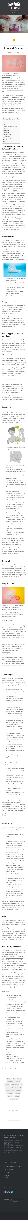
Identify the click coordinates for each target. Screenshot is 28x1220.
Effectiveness (7, 124)
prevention (10, 1093)
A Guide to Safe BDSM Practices (12, 1166)
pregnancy (12, 242)
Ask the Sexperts (8, 1144)
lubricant (18, 218)
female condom (14, 1087)
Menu (14, 12)
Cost (5, 140)
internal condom (10, 1090)
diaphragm (22, 225)
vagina (6, 80)
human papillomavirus (14, 726)
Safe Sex (10, 1096)
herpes (15, 724)
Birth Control (19, 45)
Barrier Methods (9, 45)
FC (21, 1084)
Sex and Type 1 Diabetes (10, 1172)
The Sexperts (15, 52)
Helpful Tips (7, 134)
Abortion (9, 1078)
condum (7, 1084)
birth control (10, 1081)
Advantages (7, 136)
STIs (5, 190)
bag (14, 1078)
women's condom (14, 1099)
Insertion (6, 130)
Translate (15, 1201)
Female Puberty (8, 1180)
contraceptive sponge (11, 227)
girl (21, 1087)
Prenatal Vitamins (8, 1169)
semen (16, 80)
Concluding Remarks (10, 141)
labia (24, 728)
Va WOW (17, 1096)
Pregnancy (19, 1090)
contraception (6, 77)
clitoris (10, 746)
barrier (19, 1078)
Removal (6, 132)
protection (17, 1093)
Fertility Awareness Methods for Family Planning (14, 1176)
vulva (21, 495)
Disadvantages (8, 138)
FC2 (7, 1087)
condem (18, 1081)
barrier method (13, 75)
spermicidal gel (15, 229)
